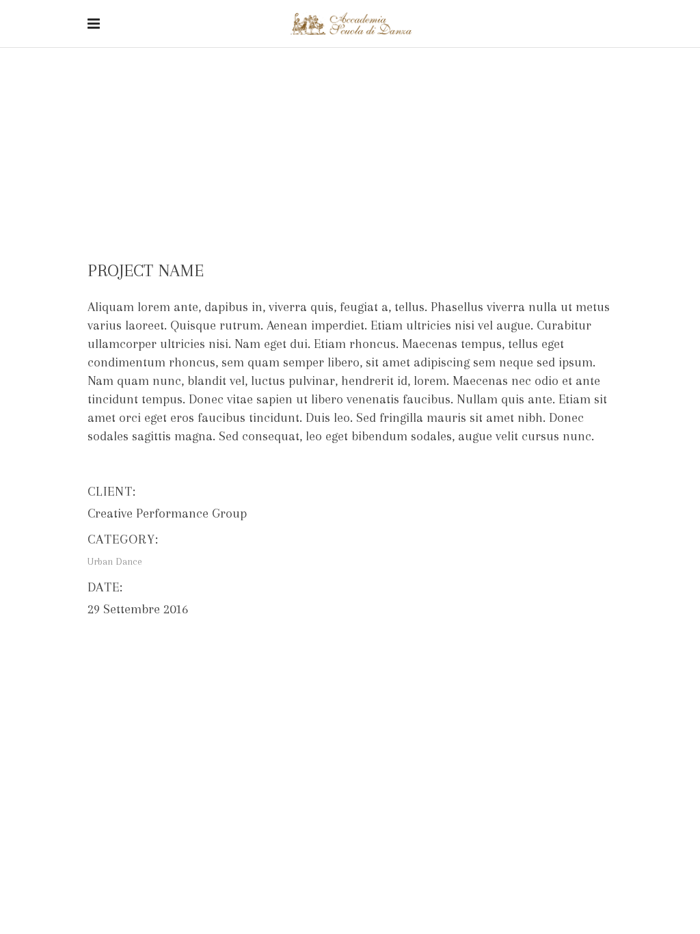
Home (283, 117)
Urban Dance (337, 117)
